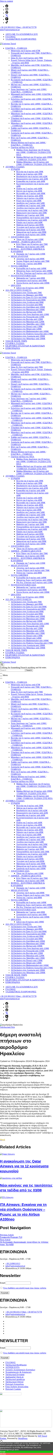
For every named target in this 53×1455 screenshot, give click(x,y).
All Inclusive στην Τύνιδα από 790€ (26, 292)
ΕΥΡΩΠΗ (15, 169)
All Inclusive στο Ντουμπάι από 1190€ (27, 317)
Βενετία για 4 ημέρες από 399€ (29, 171)
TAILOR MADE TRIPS (16, 341)
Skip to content (6, 1)
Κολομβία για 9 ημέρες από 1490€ (31, 268)
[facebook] (6, 6)
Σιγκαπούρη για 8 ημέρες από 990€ (31, 280)
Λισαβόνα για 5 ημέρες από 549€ (30, 205)
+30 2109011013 (12, 1263)
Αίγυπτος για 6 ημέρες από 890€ (30, 259)
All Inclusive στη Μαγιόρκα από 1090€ (28, 309)
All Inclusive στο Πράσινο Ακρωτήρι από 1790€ (32, 334)
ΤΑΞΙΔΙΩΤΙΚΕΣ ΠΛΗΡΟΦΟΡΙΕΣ (20, 39)
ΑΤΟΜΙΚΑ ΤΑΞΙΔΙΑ (15, 167)
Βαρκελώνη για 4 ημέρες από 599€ (31, 213)
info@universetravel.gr (10, 30)
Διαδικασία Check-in (14, 1377)
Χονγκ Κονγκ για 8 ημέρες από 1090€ (32, 283)
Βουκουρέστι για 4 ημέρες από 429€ (32, 179)
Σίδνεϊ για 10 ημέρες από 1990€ (30, 288)
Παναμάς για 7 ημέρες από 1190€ (30, 254)
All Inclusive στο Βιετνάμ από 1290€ (27, 319)
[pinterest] (6, 13)
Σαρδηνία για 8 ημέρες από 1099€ (31, 234)
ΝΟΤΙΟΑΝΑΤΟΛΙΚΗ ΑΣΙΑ (23, 276)
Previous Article (7, 1235)
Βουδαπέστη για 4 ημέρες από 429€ (31, 176)
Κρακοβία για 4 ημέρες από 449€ (30, 181)
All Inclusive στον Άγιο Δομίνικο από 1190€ (30, 314)
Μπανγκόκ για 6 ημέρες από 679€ (25, 50)
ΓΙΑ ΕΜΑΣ (10, 36)
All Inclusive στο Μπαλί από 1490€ (26, 329)
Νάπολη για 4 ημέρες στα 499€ (29, 198)
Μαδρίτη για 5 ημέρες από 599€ (30, 215)
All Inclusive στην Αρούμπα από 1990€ (28, 336)
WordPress (22, 1438)
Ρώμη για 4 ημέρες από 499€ (28, 201)
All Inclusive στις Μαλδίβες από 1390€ (28, 324)
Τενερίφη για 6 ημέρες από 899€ (30, 227)
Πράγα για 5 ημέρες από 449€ (29, 188)
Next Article (5, 1240)
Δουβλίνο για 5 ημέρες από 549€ (30, 203)
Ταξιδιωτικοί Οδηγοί (14, 1382)
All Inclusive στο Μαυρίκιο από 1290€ (27, 321)
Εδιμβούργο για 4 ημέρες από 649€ (31, 220)
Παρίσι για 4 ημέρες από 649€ (29, 222)
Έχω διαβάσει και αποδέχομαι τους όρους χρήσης (24, 1288)
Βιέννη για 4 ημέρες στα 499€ (29, 191)
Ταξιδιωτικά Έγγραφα (14, 1374)
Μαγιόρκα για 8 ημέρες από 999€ (30, 230)
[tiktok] (6, 23)
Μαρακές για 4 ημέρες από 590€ (30, 246)
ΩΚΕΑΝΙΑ (16, 285)
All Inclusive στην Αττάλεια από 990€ (27, 302)
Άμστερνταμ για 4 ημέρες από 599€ (31, 210)
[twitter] (6, 16)
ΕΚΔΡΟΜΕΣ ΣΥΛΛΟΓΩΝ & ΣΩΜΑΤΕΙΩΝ (25, 346)
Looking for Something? (10, 667)
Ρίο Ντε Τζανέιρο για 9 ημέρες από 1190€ (34, 273)
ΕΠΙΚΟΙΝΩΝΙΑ (12, 348)
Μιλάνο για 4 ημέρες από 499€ (29, 196)
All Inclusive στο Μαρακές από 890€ (27, 295)
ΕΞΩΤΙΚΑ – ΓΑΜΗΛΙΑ (16, 48)
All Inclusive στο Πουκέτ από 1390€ (27, 326)
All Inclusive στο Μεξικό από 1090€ (26, 312)
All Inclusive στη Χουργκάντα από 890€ (28, 300)
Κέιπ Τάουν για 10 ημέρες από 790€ (32, 244)
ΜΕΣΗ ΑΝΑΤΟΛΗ (19, 256)
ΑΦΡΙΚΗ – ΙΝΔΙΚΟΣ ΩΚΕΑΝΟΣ (26, 242)
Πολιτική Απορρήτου (14, 1384)
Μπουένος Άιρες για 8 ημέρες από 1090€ (34, 271)
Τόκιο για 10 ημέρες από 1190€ (29, 239)
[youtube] (6, 19)
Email (2, 1283)
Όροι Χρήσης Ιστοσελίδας (16, 1386)
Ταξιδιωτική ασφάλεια (15, 1379)
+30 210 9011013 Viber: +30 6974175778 (18, 27)
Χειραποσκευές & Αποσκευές (18, 1372)
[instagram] (6, 10)
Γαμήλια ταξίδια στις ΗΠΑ (22, 147)
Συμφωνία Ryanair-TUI (11, 1237)
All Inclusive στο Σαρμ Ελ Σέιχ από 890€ (29, 297)
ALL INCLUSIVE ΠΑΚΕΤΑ (18, 290)
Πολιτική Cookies (13, 1389)
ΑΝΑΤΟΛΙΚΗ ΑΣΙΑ (20, 237)
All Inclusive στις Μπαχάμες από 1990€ (28, 338)
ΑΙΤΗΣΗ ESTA (12, 1367)
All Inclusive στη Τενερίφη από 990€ (27, 305)
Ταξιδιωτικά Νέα (7, 1027)
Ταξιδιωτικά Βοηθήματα (15, 1365)
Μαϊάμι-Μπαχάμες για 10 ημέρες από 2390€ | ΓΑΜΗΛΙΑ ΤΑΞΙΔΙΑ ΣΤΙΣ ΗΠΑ (34, 163)
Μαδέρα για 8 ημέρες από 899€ (30, 225)
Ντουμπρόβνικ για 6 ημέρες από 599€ (32, 217)
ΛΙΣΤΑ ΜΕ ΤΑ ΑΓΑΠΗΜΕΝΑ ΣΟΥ (21, 34)
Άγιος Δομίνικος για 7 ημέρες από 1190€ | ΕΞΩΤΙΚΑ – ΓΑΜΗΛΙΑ (29, 90)
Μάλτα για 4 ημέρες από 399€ (29, 174)
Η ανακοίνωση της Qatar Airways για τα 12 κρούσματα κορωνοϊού (24, 1166)
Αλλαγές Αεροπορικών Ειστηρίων (20, 1370)
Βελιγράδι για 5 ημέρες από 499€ (30, 193)
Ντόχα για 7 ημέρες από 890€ (29, 263)
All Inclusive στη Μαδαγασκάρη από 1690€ (30, 331)
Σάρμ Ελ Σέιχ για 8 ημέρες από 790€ (27, 58)
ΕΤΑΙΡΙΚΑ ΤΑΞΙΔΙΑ (14, 343)
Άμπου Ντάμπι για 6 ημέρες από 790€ (32, 261)
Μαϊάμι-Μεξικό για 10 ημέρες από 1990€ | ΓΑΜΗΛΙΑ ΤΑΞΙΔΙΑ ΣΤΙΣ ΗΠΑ (34, 158)
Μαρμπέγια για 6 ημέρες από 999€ (31, 232)
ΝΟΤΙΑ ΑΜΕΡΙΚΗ (19, 266)
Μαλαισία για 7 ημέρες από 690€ (30, 278)
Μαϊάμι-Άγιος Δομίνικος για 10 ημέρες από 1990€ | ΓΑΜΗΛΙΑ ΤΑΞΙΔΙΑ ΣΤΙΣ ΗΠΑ (33, 152)
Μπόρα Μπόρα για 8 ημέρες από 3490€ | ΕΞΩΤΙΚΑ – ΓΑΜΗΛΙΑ (28, 143)
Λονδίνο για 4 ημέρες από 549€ (30, 208)
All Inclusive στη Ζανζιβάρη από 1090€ (28, 307)
